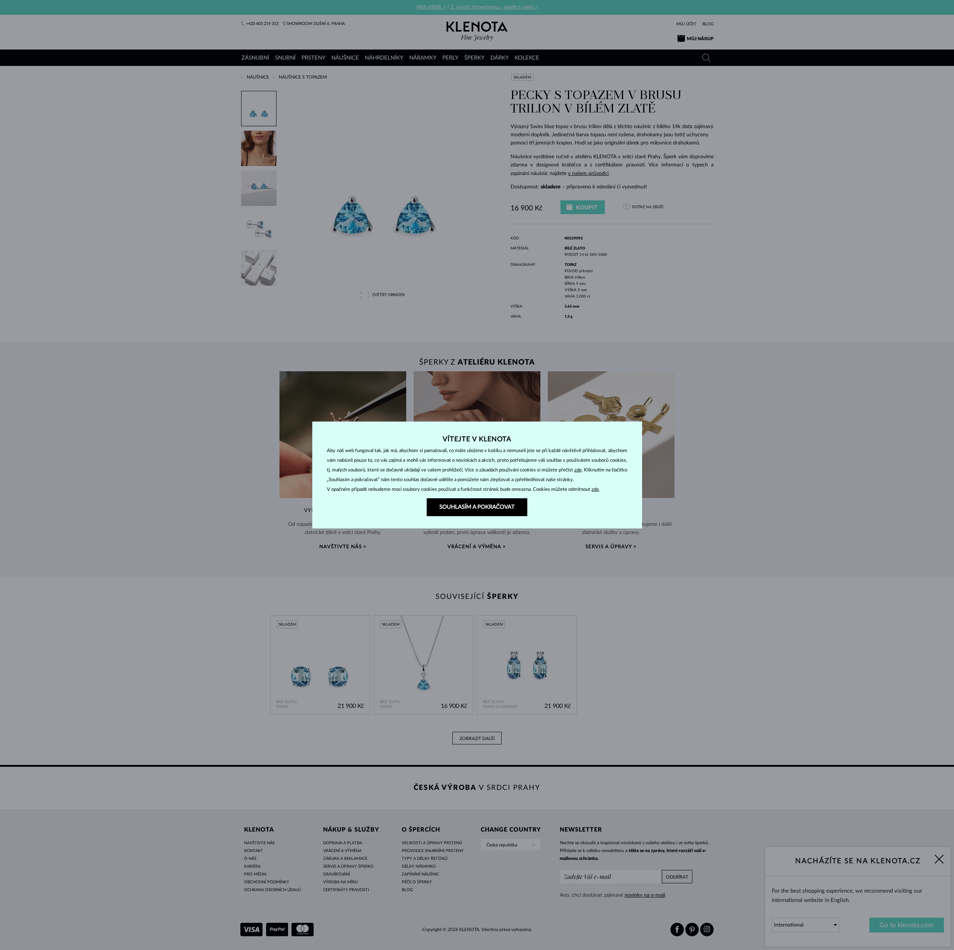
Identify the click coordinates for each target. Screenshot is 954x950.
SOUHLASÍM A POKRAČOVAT (477, 507)
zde (578, 470)
